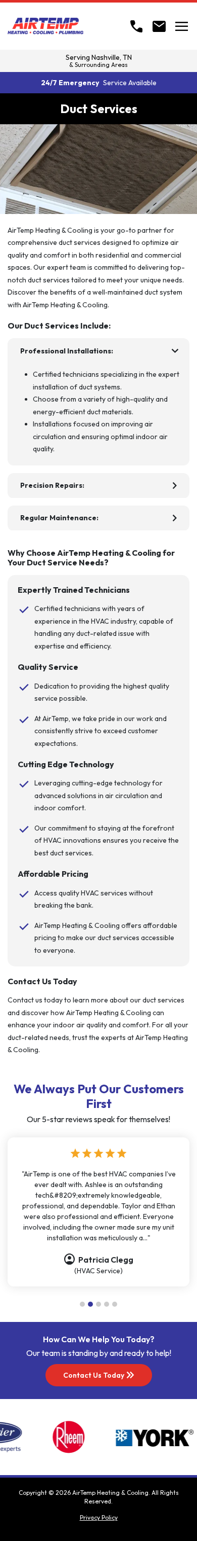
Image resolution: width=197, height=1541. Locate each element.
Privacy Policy (99, 1517)
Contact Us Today (99, 1375)
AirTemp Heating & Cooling (110, 1492)
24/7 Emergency (99, 82)
